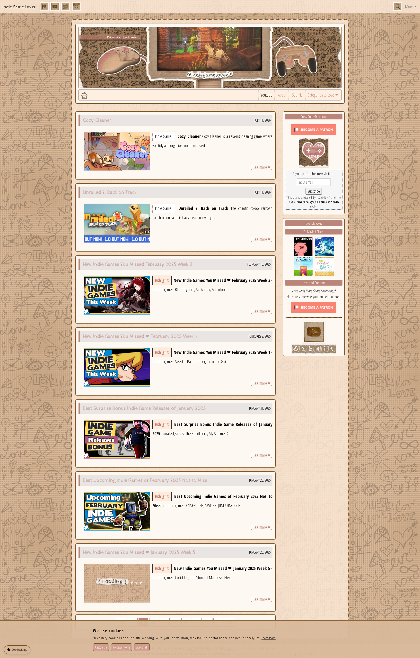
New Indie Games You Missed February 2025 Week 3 (137, 264)
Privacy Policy (305, 202)
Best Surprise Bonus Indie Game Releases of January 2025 (144, 408)
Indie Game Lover (19, 6)
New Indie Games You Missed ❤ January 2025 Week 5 (139, 552)
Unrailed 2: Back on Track (110, 192)
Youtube (266, 95)
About (282, 95)
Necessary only (121, 647)
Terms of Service (329, 202)
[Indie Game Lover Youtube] (313, 152)
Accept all (142, 647)
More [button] (409, 6)
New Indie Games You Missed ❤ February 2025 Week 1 (140, 336)
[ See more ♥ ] (261, 167)
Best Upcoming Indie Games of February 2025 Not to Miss (145, 480)
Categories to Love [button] (320, 95)
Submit (297, 95)
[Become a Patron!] (314, 129)
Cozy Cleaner (97, 120)
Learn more (269, 637)
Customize (101, 647)
